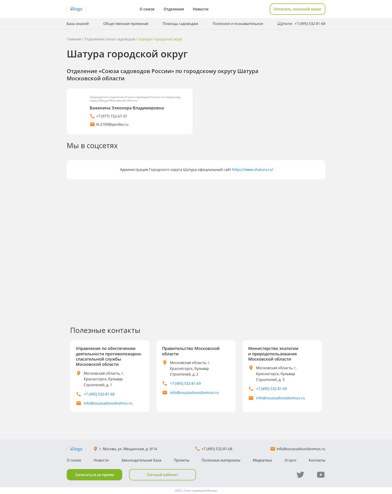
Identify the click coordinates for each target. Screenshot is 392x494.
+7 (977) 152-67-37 (111, 116)
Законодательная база (141, 460)
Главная (74, 39)
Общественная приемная (125, 24)
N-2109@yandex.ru (112, 124)
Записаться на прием (94, 474)
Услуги (290, 460)
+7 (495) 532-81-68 (309, 24)
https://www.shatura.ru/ (252, 169)
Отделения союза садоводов (110, 39)
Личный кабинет (162, 474)
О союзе (147, 9)
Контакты (317, 460)
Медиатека (262, 460)
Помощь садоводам (180, 24)
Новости (200, 9)
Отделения (174, 9)
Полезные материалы (221, 460)
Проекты (181, 460)
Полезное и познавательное (238, 24)
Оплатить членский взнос (297, 9)
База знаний (78, 24)
